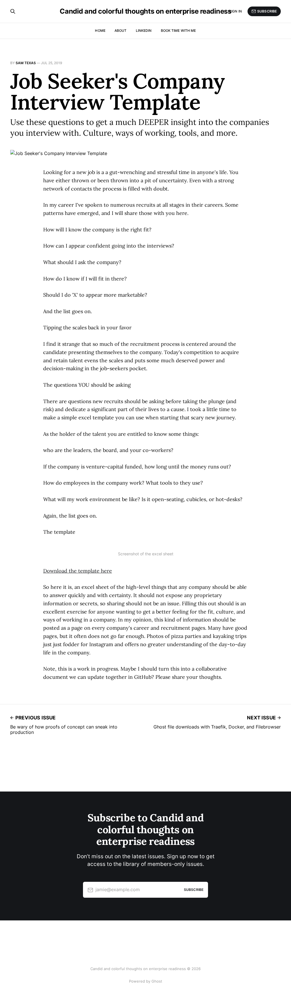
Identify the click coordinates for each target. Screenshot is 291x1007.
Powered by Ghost (145, 981)
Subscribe (267, 11)
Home (100, 30)
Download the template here (77, 571)
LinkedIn (144, 30)
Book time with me (178, 30)
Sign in (235, 11)
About (121, 30)
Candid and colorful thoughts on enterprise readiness (145, 11)
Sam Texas (26, 63)
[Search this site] (13, 11)
